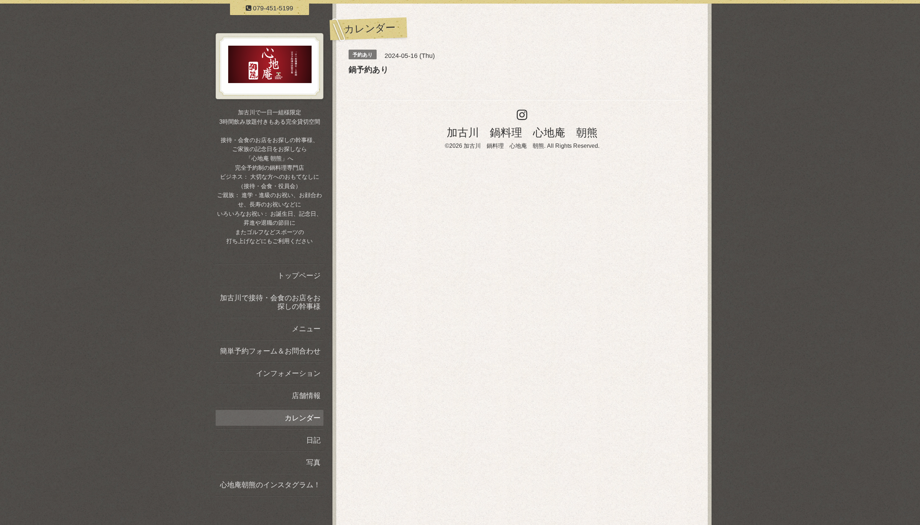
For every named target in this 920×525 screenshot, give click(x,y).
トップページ (299, 275)
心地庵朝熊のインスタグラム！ (270, 485)
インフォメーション (288, 373)
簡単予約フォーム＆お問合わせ (270, 351)
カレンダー (303, 418)
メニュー (306, 329)
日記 (313, 440)
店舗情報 (306, 396)
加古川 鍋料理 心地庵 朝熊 (522, 132)
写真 (313, 462)
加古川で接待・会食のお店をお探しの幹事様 (270, 302)
